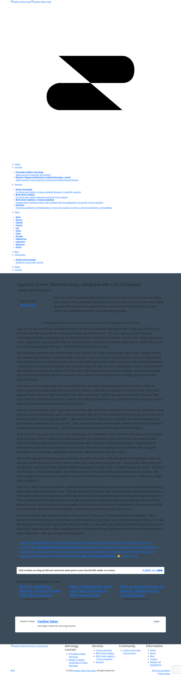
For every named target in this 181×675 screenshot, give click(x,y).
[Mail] (160, 570)
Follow (156, 621)
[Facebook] (145, 570)
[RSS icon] (13, 670)
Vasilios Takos (28, 305)
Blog (152, 656)
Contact (153, 659)
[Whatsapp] (156, 570)
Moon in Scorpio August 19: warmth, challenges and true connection (142, 590)
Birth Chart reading (105, 653)
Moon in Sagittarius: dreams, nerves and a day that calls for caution (40, 590)
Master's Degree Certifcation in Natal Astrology (78, 662)
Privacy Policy (164, 673)
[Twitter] (151, 570)
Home (153, 650)
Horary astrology (104, 650)
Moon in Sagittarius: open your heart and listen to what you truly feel (90, 590)
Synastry (100, 662)
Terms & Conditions (161, 670)
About (153, 653)
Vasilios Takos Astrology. (84, 670)
